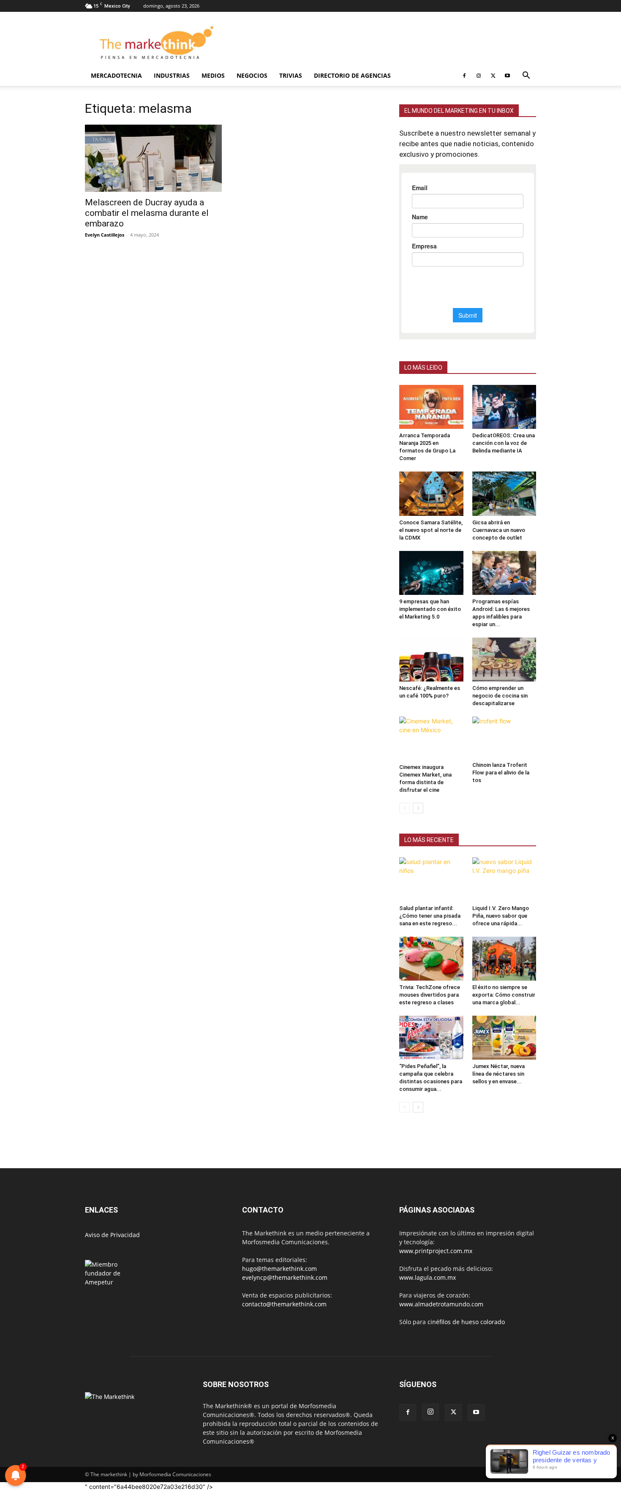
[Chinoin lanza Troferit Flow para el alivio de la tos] (504, 737)
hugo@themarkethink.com (279, 1269)
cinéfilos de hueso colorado (466, 1322)
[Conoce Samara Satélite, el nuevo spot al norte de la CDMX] (431, 493)
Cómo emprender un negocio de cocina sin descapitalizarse (500, 695)
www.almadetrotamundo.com (441, 1304)
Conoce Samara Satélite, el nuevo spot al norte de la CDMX (431, 530)
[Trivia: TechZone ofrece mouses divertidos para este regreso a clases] (431, 959)
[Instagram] (478, 75)
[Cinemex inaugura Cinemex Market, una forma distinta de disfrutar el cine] (431, 738)
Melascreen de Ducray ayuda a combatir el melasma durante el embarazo (147, 213)
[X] (493, 75)
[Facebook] (464, 75)
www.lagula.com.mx (427, 1277)
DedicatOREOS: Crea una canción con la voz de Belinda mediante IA (503, 443)
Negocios (252, 75)
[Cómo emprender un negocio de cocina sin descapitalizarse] (504, 659)
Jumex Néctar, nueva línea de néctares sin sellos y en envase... (498, 1074)
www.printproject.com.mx (435, 1251)
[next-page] (418, 808)
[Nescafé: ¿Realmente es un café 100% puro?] (431, 659)
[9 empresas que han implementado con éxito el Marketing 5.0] (431, 573)
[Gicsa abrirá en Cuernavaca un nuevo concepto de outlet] (504, 493)
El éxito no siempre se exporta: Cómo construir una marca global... (503, 995)
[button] (526, 76)
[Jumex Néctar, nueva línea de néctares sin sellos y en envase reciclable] (504, 1038)
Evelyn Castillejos (104, 235)
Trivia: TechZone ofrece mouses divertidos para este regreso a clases (429, 995)
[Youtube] (507, 75)
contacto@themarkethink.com (284, 1304)
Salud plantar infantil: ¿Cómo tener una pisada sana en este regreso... (429, 916)
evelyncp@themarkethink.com (284, 1277)
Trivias (290, 75)
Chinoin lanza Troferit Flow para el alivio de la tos (500, 772)
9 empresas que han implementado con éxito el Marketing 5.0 (430, 609)
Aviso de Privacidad (112, 1235)
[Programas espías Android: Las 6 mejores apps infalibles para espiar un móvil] (504, 573)
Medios (213, 75)
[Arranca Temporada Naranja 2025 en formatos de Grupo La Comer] (431, 407)
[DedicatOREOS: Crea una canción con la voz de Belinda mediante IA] (504, 407)
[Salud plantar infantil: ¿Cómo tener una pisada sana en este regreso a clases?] (431, 879)
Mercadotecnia (116, 75)
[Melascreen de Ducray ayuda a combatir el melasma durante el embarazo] (153, 158)
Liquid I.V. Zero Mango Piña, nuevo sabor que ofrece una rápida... (500, 916)
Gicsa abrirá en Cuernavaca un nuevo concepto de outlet (498, 530)
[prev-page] (404, 808)
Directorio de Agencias (352, 75)
